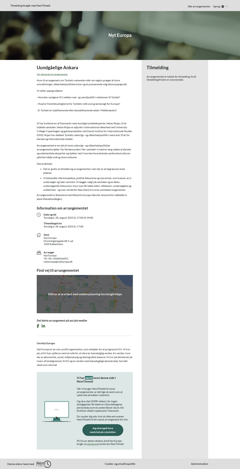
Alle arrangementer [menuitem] (199, 6)
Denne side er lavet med (21, 463)
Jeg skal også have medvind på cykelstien (106, 429)
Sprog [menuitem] (217, 6)
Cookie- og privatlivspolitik (120, 463)
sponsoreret (93, 443)
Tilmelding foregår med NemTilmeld (31, 5)
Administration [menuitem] (199, 463)
